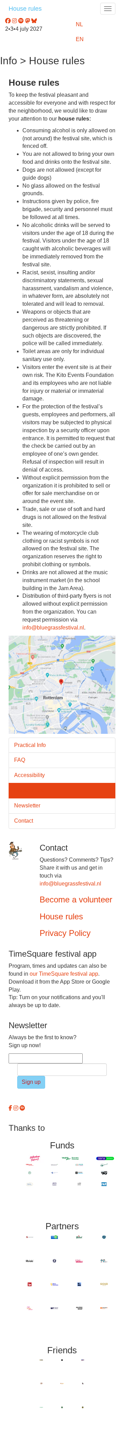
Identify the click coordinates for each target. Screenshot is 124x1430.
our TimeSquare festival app (64, 974)
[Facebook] (11, 1108)
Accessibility (29, 775)
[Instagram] (16, 1108)
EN (80, 39)
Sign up (31, 1082)
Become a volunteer (76, 899)
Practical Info (30, 745)
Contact (23, 821)
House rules (25, 8)
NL (79, 24)
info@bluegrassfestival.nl (53, 628)
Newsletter (27, 805)
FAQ (19, 760)
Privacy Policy (65, 933)
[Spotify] (22, 1108)
